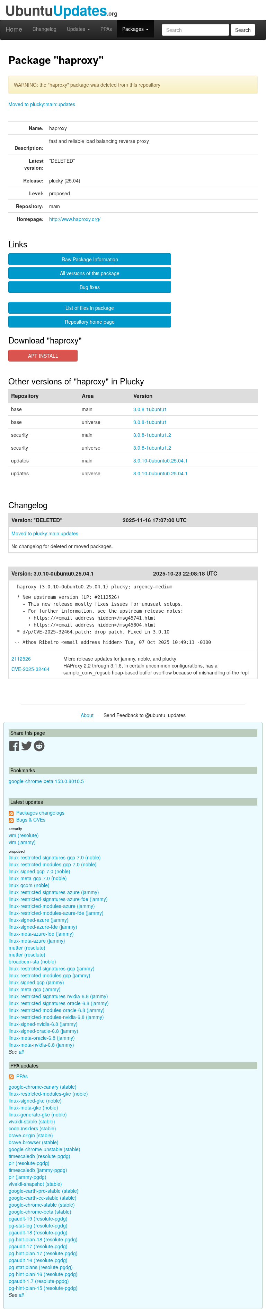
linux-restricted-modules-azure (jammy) (52, 905)
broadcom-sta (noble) (32, 961)
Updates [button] (77, 28)
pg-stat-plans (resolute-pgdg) (41, 1267)
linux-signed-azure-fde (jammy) (43, 926)
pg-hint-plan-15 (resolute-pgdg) (43, 1287)
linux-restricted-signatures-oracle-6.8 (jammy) (59, 1003)
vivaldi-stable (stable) (32, 1121)
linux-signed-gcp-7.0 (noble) (39, 871)
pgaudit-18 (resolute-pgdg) (38, 1232)
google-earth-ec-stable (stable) (43, 1197)
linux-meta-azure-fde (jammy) (41, 933)
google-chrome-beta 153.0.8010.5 (46, 780)
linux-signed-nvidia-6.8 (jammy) (43, 1023)
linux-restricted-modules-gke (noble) (48, 1093)
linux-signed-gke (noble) (35, 1100)
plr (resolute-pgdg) (29, 1162)
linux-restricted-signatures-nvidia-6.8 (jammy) (58, 996)
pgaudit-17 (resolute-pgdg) (38, 1246)
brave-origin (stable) (31, 1135)
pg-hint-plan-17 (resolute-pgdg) (43, 1253)
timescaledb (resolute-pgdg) (39, 1156)
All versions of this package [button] (89, 273)
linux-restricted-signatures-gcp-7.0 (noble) (55, 857)
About (87, 715)
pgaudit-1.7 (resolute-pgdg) (39, 1280)
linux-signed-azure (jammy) (39, 919)
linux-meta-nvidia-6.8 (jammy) (41, 1044)
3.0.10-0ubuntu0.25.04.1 (160, 460)
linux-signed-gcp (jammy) (36, 982)
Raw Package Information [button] (90, 259)
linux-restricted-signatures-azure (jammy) (54, 892)
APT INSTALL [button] (43, 355)
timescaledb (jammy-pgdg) (38, 1169)
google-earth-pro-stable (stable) (44, 1190)
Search (243, 29)
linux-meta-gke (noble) (33, 1107)
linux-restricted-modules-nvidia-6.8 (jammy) (56, 1016)
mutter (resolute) (27, 947)
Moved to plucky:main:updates (41, 104)
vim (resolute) (24, 835)
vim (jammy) (22, 842)
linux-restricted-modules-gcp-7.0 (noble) (53, 864)
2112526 (21, 658)
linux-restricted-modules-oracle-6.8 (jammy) (57, 1009)
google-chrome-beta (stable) (40, 1211)
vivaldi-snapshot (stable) (35, 1183)
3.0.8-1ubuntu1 (150, 409)
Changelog (44, 28)
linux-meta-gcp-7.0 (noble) (38, 878)
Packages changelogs (40, 812)
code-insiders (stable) (32, 1128)
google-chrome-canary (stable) (43, 1086)
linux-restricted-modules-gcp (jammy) (49, 975)
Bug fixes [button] (90, 286)
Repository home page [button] (90, 321)
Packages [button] (133, 28)
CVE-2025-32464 (30, 668)
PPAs (106, 28)
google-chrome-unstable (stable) (44, 1149)
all (21, 1051)
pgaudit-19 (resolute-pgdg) (38, 1218)
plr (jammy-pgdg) (27, 1176)
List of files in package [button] (89, 307)
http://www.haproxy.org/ (74, 218)
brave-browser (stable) (34, 1142)
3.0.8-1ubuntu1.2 (152, 434)
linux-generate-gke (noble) (38, 1114)
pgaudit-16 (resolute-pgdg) (38, 1260)
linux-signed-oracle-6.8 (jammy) (43, 1030)
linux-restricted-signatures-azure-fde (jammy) (58, 898)
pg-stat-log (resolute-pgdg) (38, 1225)
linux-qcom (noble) (29, 885)
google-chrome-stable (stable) (42, 1204)
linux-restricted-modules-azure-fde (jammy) (56, 912)
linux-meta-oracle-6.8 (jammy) (42, 1037)
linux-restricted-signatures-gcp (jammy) (52, 968)
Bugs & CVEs (30, 819)
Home (14, 28)
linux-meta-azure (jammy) (37, 940)
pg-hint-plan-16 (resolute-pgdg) (43, 1273)
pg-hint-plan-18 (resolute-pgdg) (43, 1239)
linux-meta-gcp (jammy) (35, 989)
